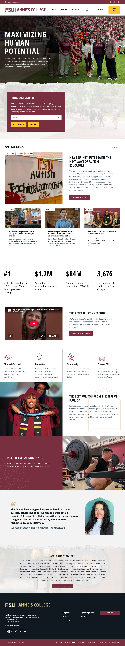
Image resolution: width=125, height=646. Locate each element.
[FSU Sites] (118, 2)
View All (115, 147)
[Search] (114, 2)
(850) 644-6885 (15, 625)
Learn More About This (79, 197)
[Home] (26, 10)
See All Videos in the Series (81, 333)
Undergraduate (18, 124)
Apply (58, 117)
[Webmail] (110, 2)
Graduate (33, 124)
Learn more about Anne (62, 586)
